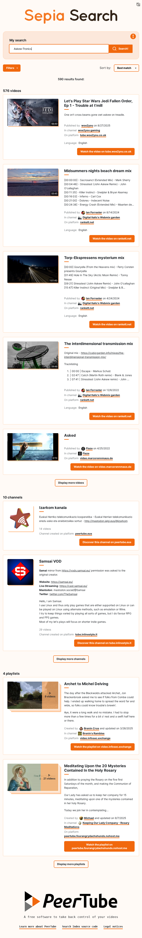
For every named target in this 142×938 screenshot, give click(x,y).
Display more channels (71, 658)
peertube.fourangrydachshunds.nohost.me (91, 836)
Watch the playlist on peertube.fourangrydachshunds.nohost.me (99, 846)
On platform (71, 135)
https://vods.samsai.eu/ (76, 570)
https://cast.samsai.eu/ (73, 585)
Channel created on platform (56, 533)
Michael (89, 818)
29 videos (45, 629)
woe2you (87, 125)
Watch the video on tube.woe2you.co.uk (105, 151)
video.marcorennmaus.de (96, 458)
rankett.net (87, 222)
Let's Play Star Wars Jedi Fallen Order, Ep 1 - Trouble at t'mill (98, 103)
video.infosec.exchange (95, 738)
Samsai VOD (50, 561)
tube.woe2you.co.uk (93, 135)
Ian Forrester (94, 212)
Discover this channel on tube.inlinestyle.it (104, 642)
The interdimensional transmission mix (98, 343)
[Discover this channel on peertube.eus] (20, 525)
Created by (71, 728)
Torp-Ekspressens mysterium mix (94, 257)
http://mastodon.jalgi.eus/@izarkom (106, 520)
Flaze (89, 448)
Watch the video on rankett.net (112, 238)
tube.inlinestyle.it (86, 634)
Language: (70, 142)
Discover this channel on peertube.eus (107, 542)
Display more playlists (71, 864)
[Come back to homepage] (71, 15)
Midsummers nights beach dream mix (97, 171)
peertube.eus (83, 533)
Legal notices (113, 926)
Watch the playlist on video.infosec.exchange (102, 746)
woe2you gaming (89, 130)
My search (17, 40)
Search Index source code (80, 926)
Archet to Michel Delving (86, 684)
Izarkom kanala (53, 507)
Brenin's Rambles (93, 733)
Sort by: (105, 68)
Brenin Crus (91, 728)
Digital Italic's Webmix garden (101, 217)
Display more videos (71, 482)
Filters (10, 67)
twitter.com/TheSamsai (63, 594)
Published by (72, 125)
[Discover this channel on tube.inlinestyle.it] (20, 602)
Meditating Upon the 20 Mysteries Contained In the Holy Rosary (95, 768)
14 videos (45, 528)
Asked (70, 435)
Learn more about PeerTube (37, 926)
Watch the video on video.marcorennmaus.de (102, 466)
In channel (70, 130)
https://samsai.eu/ (62, 581)
